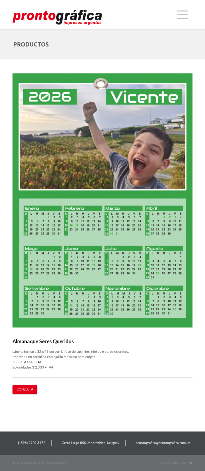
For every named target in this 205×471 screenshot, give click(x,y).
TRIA (189, 463)
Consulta (24, 389)
